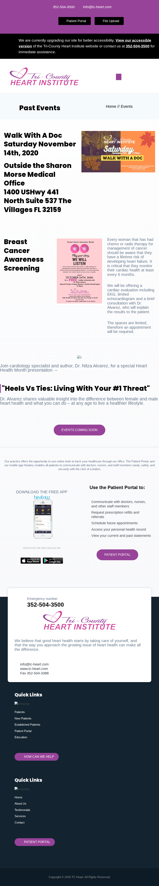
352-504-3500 (137, 46)
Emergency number (42, 599)
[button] (118, 77)
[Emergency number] (19, 600)
